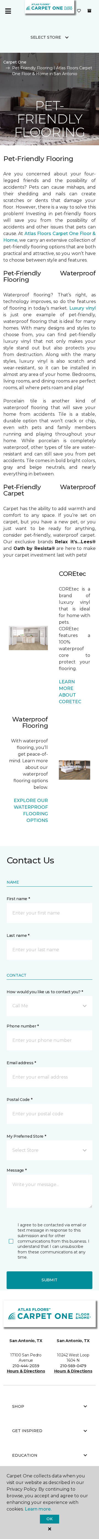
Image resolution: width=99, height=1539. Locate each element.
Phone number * (23, 1026)
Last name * (18, 935)
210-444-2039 (25, 1365)
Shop (18, 1406)
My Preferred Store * (26, 1136)
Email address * (21, 1063)
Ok (49, 1518)
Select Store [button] (46, 37)
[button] (49, 1006)
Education (24, 1455)
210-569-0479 (73, 1365)
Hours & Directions (26, 1371)
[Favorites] (79, 11)
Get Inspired (27, 1430)
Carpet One (14, 62)
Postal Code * (19, 1099)
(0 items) (89, 11)
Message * (16, 1170)
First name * (18, 899)
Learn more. (38, 1509)
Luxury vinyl (82, 308)
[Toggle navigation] (8, 11)
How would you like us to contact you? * (45, 992)
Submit (49, 1279)
